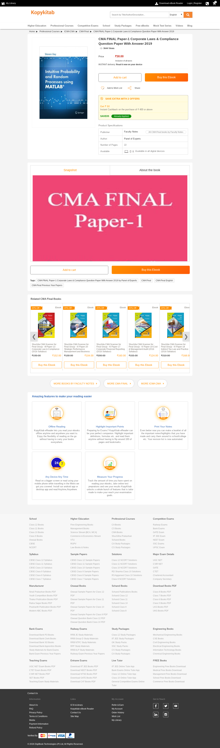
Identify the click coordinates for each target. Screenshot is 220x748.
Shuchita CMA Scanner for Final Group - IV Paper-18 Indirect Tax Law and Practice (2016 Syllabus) (174, 348)
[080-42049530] (207, 3)
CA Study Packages (121, 543)
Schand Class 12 (120, 595)
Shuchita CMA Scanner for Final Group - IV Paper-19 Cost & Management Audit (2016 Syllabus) (143, 348)
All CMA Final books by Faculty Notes (165, 132)
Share (137, 88)
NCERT (32, 547)
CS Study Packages (121, 547)
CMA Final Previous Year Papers (47, 285)
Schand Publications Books (124, 592)
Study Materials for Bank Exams (44, 650)
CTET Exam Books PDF (40, 670)
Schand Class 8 (119, 611)
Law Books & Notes (79, 547)
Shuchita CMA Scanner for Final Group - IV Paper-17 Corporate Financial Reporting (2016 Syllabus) (110, 348)
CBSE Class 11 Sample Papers (85, 564)
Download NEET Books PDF (83, 670)
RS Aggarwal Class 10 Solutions (127, 575)
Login (189, 3)
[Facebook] (156, 706)
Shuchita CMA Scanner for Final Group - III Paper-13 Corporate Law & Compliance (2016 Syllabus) (45, 348)
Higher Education (37, 25)
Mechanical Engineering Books (167, 635)
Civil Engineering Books (164, 642)
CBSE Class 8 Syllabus (40, 575)
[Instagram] (166, 715)
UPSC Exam (159, 547)
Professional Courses (62, 25)
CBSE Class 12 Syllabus (40, 560)
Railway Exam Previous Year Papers (87, 654)
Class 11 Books (36, 528)
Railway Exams (160, 525)
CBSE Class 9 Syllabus (40, 571)
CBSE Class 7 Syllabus (40, 579)
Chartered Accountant (163, 575)
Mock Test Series (162, 25)
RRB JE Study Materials (81, 635)
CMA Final (84, 31)
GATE (155, 568)
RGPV (73, 543)
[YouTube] (176, 706)
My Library (117, 720)
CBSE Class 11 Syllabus (40, 564)
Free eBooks (142, 25)
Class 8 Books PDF (162, 592)
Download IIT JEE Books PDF (84, 666)
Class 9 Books (36, 536)
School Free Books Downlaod (167, 678)
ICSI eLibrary (76, 705)
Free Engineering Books (81, 525)
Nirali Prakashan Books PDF (42, 592)
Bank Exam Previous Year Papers (45, 654)
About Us (33, 705)
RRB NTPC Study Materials (83, 642)
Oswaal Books (36, 540)
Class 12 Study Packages (124, 635)
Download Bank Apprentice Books (45, 646)
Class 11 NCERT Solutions (124, 564)
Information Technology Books (167, 650)
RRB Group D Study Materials (84, 638)
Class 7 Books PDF (162, 595)
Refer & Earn (118, 705)
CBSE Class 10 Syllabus (40, 568)
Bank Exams (159, 528)
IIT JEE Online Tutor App (123, 666)
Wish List (116, 716)
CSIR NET (158, 564)
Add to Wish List (114, 88)
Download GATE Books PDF (83, 678)
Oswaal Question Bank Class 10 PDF (87, 622)
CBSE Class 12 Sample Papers (85, 560)
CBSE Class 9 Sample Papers (84, 571)
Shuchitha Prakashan (122, 536)
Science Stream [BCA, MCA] (83, 532)
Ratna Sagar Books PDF (40, 603)
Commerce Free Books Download (169, 681)
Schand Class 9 (119, 607)
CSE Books (158, 638)
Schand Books (118, 540)
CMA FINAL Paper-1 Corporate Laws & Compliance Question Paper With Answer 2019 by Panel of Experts (87, 280)
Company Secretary (162, 579)
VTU (72, 540)
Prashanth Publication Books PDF (45, 607)
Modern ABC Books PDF (40, 611)
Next (186, 336)
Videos (179, 25)
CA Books (116, 525)
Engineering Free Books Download (169, 666)
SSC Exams (158, 543)
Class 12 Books (36, 525)
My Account (117, 709)
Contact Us (33, 693)
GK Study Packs (119, 642)
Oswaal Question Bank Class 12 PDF (87, 618)
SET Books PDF (36, 678)
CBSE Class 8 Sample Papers (84, 575)
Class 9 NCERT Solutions (124, 579)
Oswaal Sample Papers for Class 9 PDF (89, 614)
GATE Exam (158, 532)
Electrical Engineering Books (166, 646)
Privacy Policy (35, 712)
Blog (189, 25)
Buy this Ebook (46, 364)
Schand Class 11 (120, 599)
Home (32, 31)
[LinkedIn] (156, 715)
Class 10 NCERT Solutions (124, 568)
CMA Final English (164, 280)
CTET (155, 571)
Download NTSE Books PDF (83, 674)
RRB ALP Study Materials (82, 650)
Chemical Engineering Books (166, 654)
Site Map (74, 716)
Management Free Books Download (170, 674)
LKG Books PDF (160, 607)
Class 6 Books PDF (162, 599)
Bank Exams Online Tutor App (126, 670)
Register (198, 3)
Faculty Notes (131, 131)
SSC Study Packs (120, 646)
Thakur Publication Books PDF (43, 599)
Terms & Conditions (38, 716)
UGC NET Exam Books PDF (42, 666)
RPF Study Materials (80, 646)
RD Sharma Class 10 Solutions (126, 571)
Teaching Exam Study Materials (44, 681)
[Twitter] (166, 706)
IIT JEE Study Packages (123, 638)
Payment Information (38, 724)
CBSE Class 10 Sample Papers (85, 568)
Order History (118, 712)
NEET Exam (158, 540)
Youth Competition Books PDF (43, 595)
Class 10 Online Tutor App (124, 678)
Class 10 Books (36, 532)
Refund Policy (35, 728)
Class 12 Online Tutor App (124, 674)
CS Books (116, 528)
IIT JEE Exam (159, 536)
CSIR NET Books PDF (39, 674)
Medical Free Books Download (167, 670)
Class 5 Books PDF (162, 603)
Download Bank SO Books (41, 642)
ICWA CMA (69, 31)
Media (32, 720)
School (106, 25)
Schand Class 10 (120, 603)
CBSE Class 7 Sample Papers (84, 579)
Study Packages (122, 25)
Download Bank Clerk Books (42, 638)
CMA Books (117, 532)
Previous (33, 336)
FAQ (31, 709)
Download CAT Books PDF (83, 681)
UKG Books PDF (160, 611)
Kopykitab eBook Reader (82, 709)
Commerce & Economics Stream (85, 536)
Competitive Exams (88, 25)
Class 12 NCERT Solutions (124, 560)
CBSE (32, 543)
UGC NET (157, 560)
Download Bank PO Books (41, 635)
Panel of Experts (132, 138)
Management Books (79, 528)
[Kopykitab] (41, 12)
